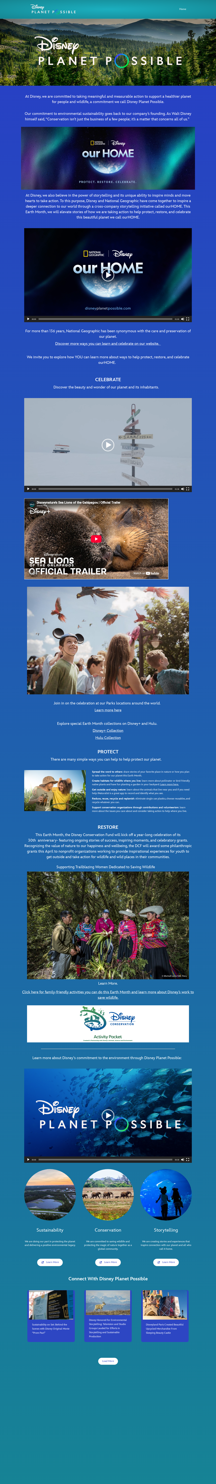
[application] (108, 275)
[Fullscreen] (187, 319)
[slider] (105, 319)
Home (182, 9)
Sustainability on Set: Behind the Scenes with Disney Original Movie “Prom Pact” (50, 1328)
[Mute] (182, 319)
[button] (108, 275)
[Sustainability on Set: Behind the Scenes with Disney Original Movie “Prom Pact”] (51, 1304)
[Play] (28, 319)
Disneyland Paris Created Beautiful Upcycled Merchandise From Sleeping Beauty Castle (165, 1328)
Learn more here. (169, 784)
